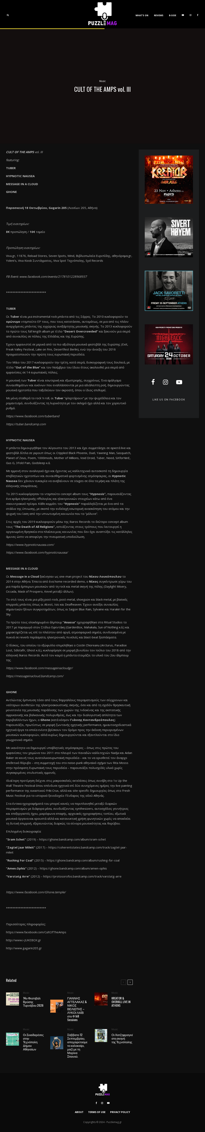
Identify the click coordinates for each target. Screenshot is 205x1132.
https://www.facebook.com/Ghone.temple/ (36, 892)
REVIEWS (158, 15)
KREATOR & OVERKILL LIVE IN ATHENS (121, 1001)
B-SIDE (172, 15)
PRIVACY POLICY (120, 1112)
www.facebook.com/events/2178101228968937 (53, 277)
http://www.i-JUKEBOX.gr (23, 940)
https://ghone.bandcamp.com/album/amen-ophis (73, 868)
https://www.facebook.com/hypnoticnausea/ (37, 552)
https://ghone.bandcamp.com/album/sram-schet (72, 839)
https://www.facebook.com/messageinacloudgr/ (39, 668)
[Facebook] (198, 14)
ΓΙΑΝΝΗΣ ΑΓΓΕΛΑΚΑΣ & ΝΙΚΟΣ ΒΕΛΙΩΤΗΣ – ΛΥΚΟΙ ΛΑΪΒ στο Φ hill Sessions (77, 1008)
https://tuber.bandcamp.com (26, 424)
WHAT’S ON (142, 15)
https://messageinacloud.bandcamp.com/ (34, 676)
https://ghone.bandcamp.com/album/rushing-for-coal (83, 860)
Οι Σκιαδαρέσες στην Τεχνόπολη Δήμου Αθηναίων (33, 1042)
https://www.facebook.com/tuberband (32, 416)
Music (102, 81)
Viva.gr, (11, 256)
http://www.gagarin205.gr (24, 948)
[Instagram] (190, 14)
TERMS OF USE (97, 1112)
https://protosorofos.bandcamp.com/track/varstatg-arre (82, 876)
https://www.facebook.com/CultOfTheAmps (36, 932)
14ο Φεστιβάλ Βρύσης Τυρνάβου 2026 (33, 1001)
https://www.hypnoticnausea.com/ (30, 545)
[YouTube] (182, 14)
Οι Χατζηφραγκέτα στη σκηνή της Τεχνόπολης (124, 1038)
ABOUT (79, 1112)
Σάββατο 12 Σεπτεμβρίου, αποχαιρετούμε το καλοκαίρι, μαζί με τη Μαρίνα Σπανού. (77, 1045)
